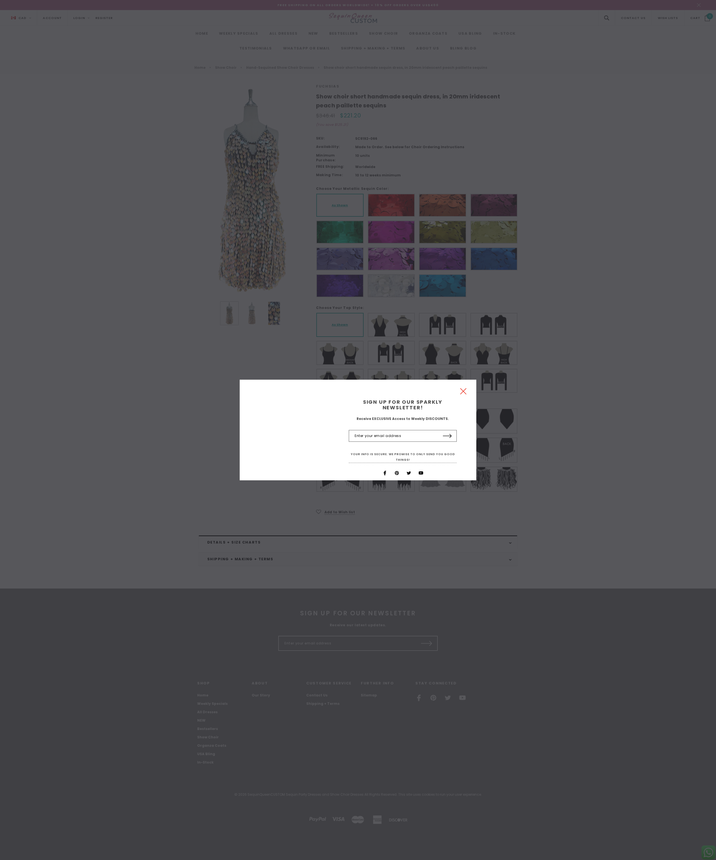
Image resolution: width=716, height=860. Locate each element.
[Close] (463, 392)
